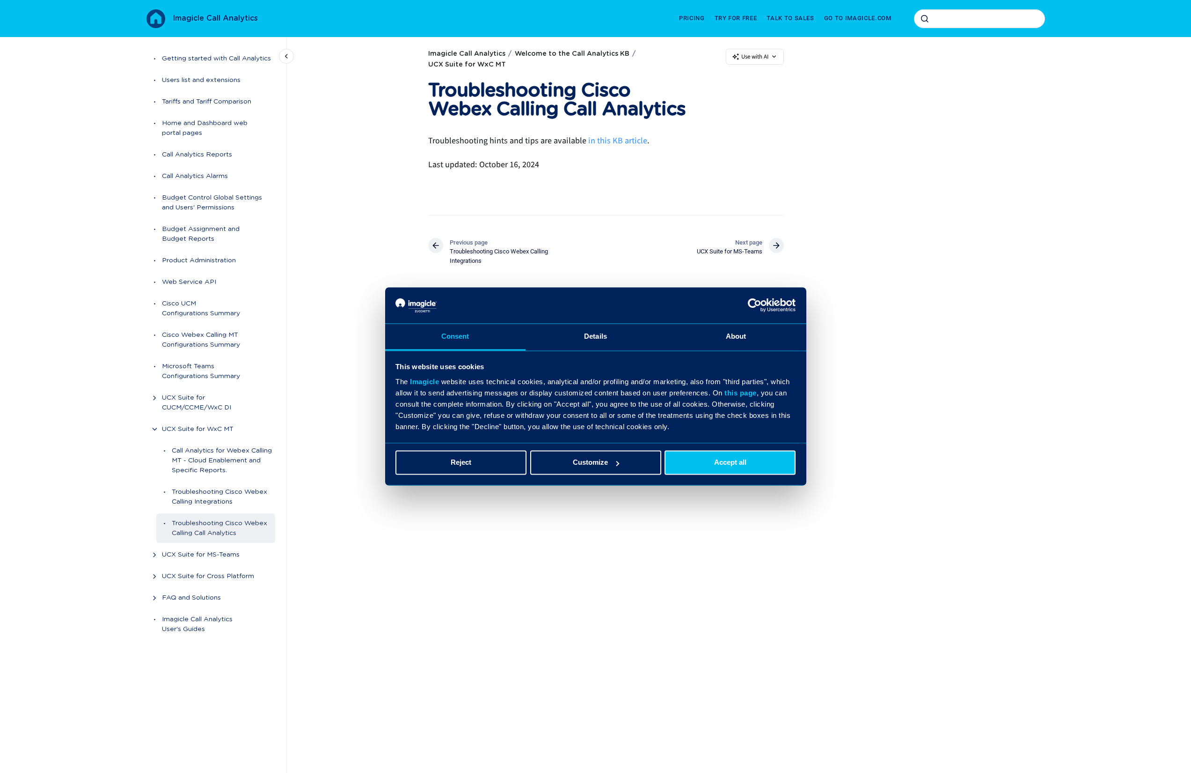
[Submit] (924, 18)
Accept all (730, 463)
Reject (461, 463)
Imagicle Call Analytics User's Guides (197, 624)
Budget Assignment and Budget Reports (201, 234)
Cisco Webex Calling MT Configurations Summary (201, 340)
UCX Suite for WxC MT (198, 429)
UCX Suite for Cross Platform (208, 576)
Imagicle (424, 382)
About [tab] (736, 336)
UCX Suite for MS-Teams (201, 554)
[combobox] (979, 19)
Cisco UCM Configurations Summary (201, 308)
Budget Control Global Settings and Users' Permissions (212, 202)
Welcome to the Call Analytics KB (572, 54)
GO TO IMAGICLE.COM (857, 18)
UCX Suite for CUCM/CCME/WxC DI (196, 402)
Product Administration (199, 260)
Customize (590, 463)
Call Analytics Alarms (195, 176)
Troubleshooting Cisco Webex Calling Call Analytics (219, 528)
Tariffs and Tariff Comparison (206, 101)
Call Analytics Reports (197, 154)
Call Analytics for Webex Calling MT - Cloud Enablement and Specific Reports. (222, 460)
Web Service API (189, 282)
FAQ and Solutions (191, 598)
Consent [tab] (455, 336)
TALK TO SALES (790, 18)
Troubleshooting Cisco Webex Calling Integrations (219, 497)
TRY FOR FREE (736, 18)
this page (740, 393)
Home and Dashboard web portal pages (205, 128)
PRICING (692, 18)
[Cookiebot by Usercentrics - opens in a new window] (755, 305)
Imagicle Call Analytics (215, 18)
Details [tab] (595, 336)
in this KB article (617, 141)
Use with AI (754, 56)
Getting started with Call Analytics (216, 58)
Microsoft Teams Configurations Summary (201, 371)
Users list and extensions (201, 80)
